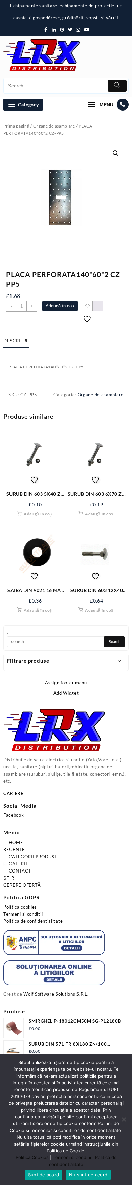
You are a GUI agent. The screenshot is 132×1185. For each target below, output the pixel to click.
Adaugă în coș (60, 305)
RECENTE (14, 849)
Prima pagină (16, 126)
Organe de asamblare (54, 126)
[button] (116, 153)
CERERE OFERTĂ (22, 885)
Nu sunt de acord (88, 1175)
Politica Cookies (32, 1157)
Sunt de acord (43, 1175)
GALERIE (18, 863)
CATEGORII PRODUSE (32, 856)
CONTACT (19, 871)
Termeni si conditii (23, 914)
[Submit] (117, 86)
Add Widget (66, 693)
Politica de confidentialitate (33, 921)
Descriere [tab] (16, 340)
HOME (15, 842)
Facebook (13, 815)
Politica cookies (20, 907)
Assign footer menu (66, 682)
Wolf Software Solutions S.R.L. (55, 994)
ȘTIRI (9, 878)
